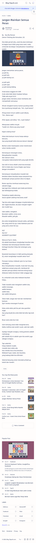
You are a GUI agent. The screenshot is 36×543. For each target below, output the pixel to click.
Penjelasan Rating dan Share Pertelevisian (18, 477)
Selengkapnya (25, 8)
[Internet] (12, 474)
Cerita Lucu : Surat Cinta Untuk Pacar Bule (13, 417)
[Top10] (11, 488)
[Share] (33, 28)
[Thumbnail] (31, 381)
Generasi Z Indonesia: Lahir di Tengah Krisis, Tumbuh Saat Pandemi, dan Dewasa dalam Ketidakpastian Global (14, 391)
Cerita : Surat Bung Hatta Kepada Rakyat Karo (12, 408)
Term (3, 531)
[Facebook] (13, 462)
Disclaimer (9, 531)
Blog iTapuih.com (12, 3)
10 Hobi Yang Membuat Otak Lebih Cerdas (18, 491)
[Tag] (9, 378)
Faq (21, 531)
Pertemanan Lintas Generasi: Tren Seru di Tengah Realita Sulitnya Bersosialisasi (12, 382)
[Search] (26, 3)
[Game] (12, 480)
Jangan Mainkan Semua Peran (11, 399)
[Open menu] (3, 3)
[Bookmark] (33, 3)
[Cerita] (5, 368)
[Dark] (29, 3)
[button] (5, 525)
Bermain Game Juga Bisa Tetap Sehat (16, 496)
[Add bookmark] (30, 28)
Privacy (16, 531)
